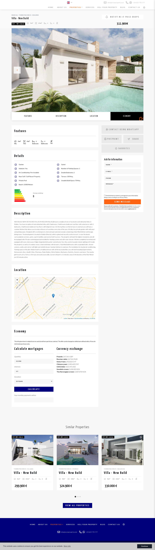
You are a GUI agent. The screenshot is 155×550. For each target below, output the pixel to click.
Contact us (134, 7)
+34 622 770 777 (139, 2)
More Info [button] (67, 546)
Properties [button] (76, 7)
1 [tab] (75, 496)
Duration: (17, 377)
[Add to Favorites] (51, 437)
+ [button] (17, 279)
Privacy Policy (123, 197)
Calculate (34, 389)
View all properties (77, 505)
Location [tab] (94, 116)
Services (90, 7)
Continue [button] (144, 546)
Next (139, 70)
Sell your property (107, 7)
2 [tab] (77, 496)
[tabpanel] (32, 463)
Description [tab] (61, 116)
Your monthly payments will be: (25, 395)
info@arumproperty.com (115, 2)
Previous (16, 70)
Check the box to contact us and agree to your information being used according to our (121, 196)
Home (50, 7)
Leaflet (65, 318)
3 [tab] (80, 496)
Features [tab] (28, 116)
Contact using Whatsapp (124, 129)
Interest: (17, 367)
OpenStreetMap (78, 318)
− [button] (17, 283)
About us (62, 7)
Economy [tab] (127, 116)
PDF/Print (113, 139)
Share (135, 139)
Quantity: (17, 357)
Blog (122, 7)
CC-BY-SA (92, 318)
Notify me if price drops (124, 17)
